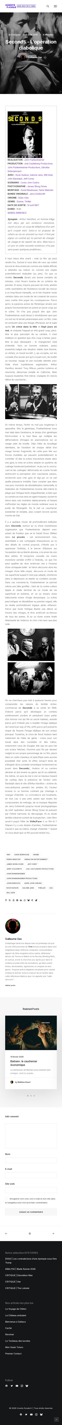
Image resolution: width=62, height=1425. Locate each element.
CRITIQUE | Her (13, 1281)
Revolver (9, 1334)
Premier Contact (13, 1353)
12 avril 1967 (33, 205)
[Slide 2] (31, 1095)
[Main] (31, 1233)
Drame (20, 201)
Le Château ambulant (15, 1315)
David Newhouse (29, 190)
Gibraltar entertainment (36, 859)
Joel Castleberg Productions (38, 163)
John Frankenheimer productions (21, 878)
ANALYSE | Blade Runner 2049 (20, 1269)
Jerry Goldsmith (37, 193)
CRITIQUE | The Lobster (17, 1288)
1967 (8, 855)
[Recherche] (46, 6)
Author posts (10, 985)
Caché (8, 1328)
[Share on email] (36, 900)
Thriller (28, 201)
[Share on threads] (13, 900)
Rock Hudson (22, 175)
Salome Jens (36, 175)
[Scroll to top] (56, 1419)
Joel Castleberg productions (40, 869)
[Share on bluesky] (28, 900)
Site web (10, 1183)
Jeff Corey (28, 178)
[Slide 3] (34, 1095)
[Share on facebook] (6, 900)
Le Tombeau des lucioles (17, 1341)
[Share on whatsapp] (24, 900)
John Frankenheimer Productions (24, 167)
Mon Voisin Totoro (14, 1347)
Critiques (15, 34)
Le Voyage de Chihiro (15, 1309)
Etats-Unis (23, 197)
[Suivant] (46, 1233)
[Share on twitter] (9, 900)
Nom (7, 1154)
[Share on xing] (32, 900)
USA (51, 888)
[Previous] (15, 1233)
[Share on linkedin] (21, 900)
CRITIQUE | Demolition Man (19, 1275)
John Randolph (15, 178)
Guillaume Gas (35, 57)
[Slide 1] (27, 1095)
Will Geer (48, 175)
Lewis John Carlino (30, 182)
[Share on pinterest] (17, 900)
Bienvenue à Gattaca (15, 1321)
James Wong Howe (37, 186)
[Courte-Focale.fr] (21, 6)
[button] (55, 6)
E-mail (8, 1169)
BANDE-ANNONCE (17, 212)
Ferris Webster (46, 190)
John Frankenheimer (34, 159)
